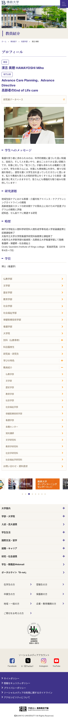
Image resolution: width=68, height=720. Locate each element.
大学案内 (6, 508)
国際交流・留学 (9, 540)
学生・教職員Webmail (13, 564)
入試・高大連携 (9, 524)
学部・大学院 (8, 516)
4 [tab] (32, 494)
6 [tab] (38, 494)
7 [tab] (42, 494)
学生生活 (6, 532)
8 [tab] (45, 494)
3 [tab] (29, 494)
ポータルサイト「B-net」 (15, 572)
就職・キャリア (9, 548)
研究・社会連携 (9, 556)
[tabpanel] (47, 484)
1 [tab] (22, 494)
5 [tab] (35, 494)
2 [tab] (25, 494)
